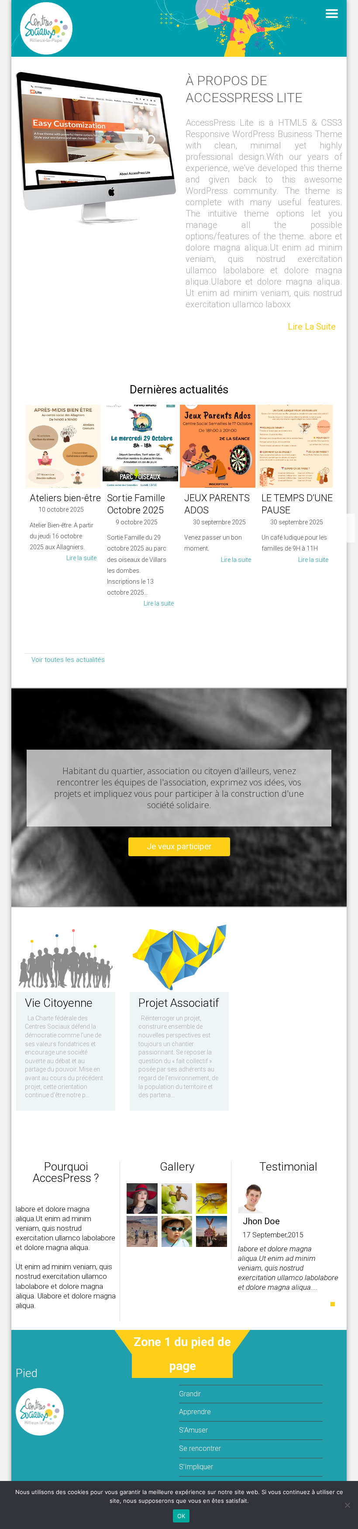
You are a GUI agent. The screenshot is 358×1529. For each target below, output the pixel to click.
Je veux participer (179, 846)
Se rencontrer (200, 1448)
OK (181, 1515)
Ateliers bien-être (65, 497)
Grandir (190, 1394)
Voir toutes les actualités (67, 660)
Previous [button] (17, 528)
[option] (63, 486)
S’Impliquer (196, 1467)
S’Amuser (193, 1430)
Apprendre (195, 1412)
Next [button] (340, 528)
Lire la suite (312, 326)
